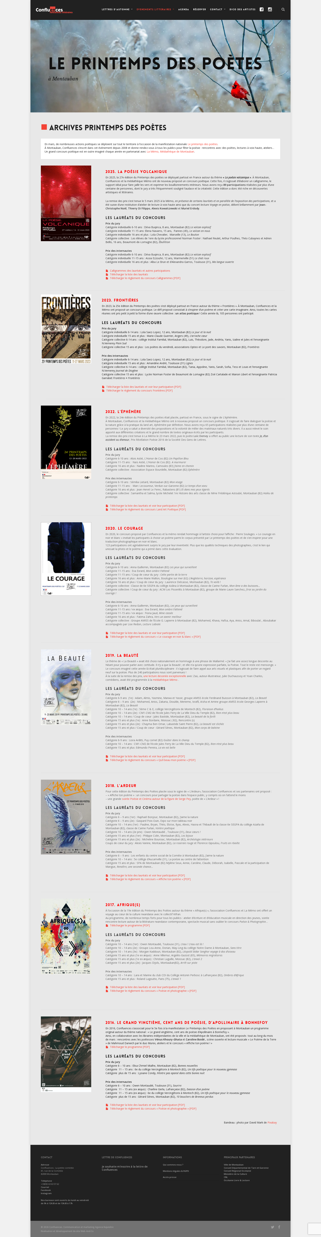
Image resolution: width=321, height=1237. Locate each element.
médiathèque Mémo (165, 679)
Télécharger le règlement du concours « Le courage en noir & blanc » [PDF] (155, 636)
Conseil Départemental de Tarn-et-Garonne (246, 1167)
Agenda (183, 9)
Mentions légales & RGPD (176, 1171)
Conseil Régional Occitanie (237, 1170)
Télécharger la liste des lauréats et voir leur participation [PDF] (143, 386)
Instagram (46, 1193)
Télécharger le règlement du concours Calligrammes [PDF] (144, 278)
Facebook (46, 1190)
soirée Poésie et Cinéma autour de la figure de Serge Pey (156, 799)
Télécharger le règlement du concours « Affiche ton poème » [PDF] (150, 879)
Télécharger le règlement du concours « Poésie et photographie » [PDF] (152, 990)
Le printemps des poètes (203, 144)
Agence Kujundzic (104, 1227)
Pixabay (272, 1122)
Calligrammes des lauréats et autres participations (139, 270)
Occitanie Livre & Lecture (237, 1180)
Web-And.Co (87, 1231)
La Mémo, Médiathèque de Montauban (170, 151)
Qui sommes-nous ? (173, 1164)
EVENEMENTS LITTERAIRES (154, 9)
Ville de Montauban (234, 1164)
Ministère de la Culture (235, 1174)
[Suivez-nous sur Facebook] (262, 12)
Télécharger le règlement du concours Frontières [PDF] (139, 390)
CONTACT (216, 9)
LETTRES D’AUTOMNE (116, 9)
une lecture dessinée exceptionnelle (164, 676)
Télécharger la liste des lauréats (128, 274)
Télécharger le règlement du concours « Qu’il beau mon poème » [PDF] (152, 760)
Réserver (199, 9)
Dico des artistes (243, 9)
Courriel (45, 1187)
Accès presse (169, 1177)
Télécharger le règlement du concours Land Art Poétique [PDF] (147, 509)
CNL (226, 1177)
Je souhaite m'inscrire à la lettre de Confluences (124, 1168)
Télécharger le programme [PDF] (129, 925)
